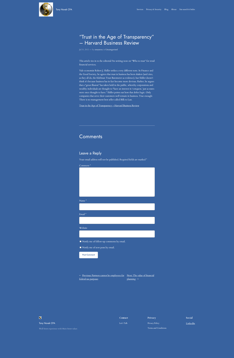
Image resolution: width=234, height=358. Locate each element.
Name (83, 200)
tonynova (99, 49)
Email (82, 214)
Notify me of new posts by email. (98, 247)
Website (83, 228)
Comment (85, 165)
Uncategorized (112, 49)
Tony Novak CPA (64, 9)
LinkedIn (190, 323)
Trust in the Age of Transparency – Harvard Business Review (109, 105)
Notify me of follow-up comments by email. (103, 241)
